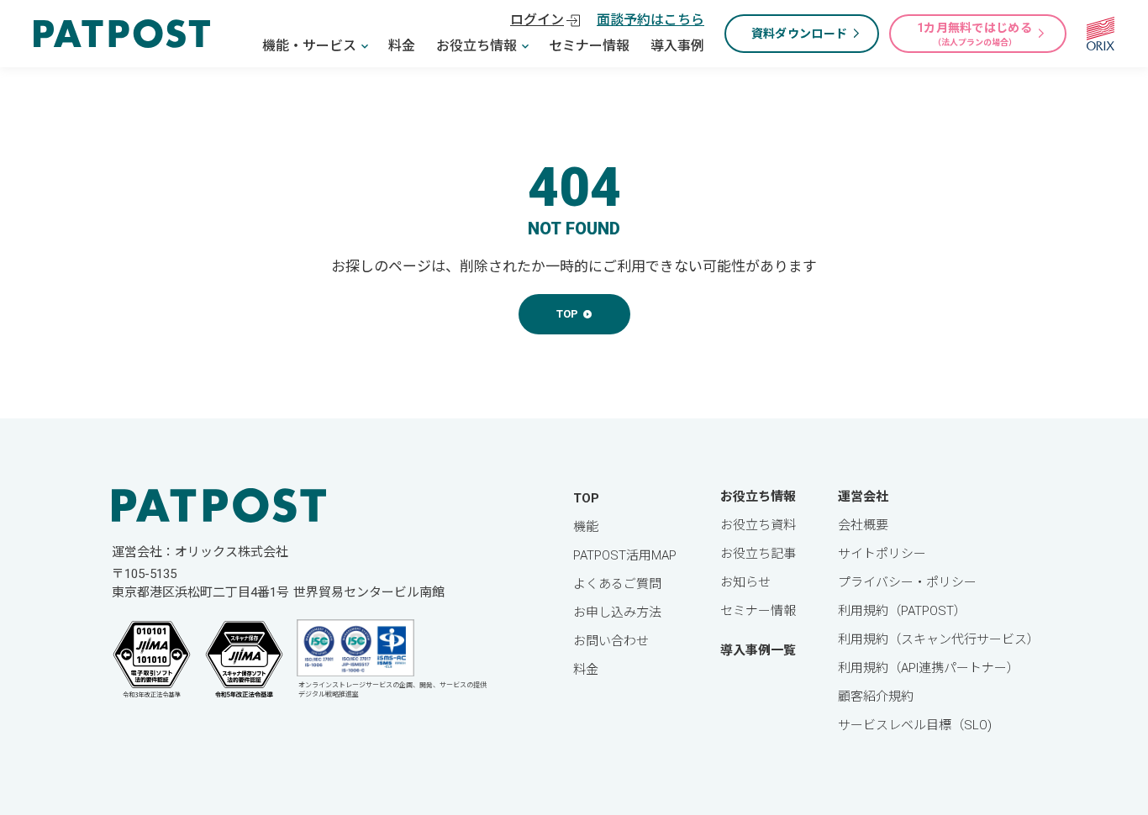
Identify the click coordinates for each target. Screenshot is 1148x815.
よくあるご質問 (617, 584)
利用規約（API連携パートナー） (928, 668)
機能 (585, 526)
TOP (586, 498)
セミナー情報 (589, 46)
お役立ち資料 (758, 525)
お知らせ (745, 582)
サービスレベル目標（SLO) (915, 725)
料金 (401, 46)
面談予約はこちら (650, 20)
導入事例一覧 (758, 650)
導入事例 (677, 46)
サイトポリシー (882, 553)
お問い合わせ (611, 641)
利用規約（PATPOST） (902, 610)
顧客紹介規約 (876, 696)
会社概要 (863, 525)
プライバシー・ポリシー (907, 582)
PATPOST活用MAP (625, 555)
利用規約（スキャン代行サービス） (939, 639)
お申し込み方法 (617, 612)
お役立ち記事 (758, 553)
